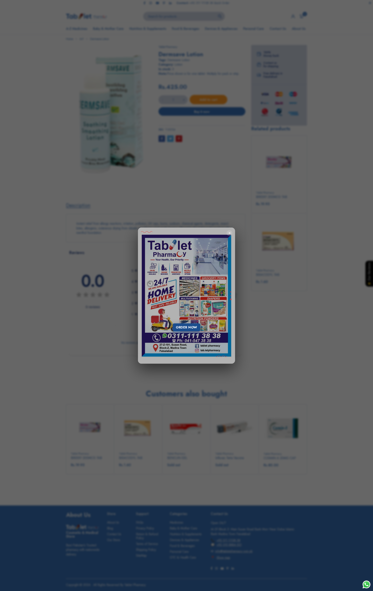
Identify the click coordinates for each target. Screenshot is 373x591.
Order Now (186, 327)
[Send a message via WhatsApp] (366, 584)
